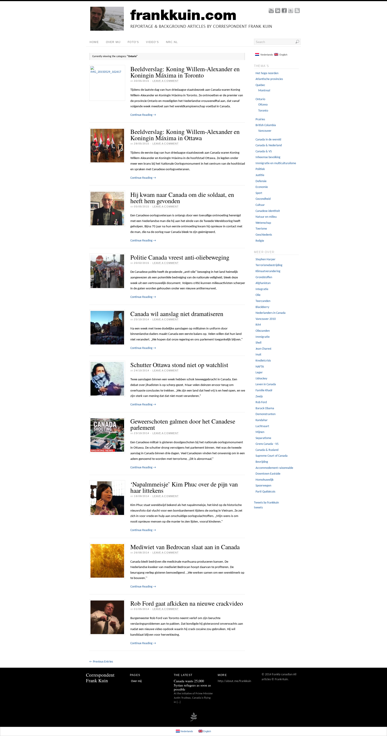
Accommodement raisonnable (274, 468)
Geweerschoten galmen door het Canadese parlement (182, 424)
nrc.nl (172, 42)
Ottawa (263, 104)
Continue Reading (143, 115)
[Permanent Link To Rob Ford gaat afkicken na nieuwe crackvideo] (107, 617)
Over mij (113, 42)
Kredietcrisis (263, 360)
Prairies (260, 119)
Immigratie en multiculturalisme (276, 163)
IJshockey (261, 378)
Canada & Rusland (267, 450)
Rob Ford (261, 402)
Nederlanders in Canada (271, 313)
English (282, 54)
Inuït (258, 354)
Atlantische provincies (269, 79)
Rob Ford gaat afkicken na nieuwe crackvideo (186, 603)
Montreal (264, 90)
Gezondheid (263, 199)
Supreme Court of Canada (272, 456)
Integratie (262, 289)
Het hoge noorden (267, 73)
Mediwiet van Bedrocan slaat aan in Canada (185, 546)
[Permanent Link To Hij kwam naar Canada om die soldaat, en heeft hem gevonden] (107, 208)
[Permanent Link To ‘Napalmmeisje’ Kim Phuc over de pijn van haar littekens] (107, 498)
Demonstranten (265, 414)
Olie (258, 295)
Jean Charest (263, 349)
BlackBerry (262, 307)
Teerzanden (263, 301)
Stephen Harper (265, 259)
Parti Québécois (265, 491)
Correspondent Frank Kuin (100, 678)
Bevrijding (262, 462)
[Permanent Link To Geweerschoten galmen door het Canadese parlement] (107, 435)
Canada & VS (264, 151)
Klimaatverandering (268, 271)
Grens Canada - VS (267, 444)
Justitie (260, 175)
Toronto (263, 110)
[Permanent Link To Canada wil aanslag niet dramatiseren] (107, 328)
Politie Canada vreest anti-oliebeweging (179, 257)
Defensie (261, 181)
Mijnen (260, 432)
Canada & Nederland (269, 145)
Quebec (260, 85)
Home (94, 42)
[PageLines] (193, 721)
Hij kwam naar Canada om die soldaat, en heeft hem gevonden (182, 197)
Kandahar (262, 420)
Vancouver (264, 131)
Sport (259, 193)
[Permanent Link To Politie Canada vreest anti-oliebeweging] (107, 271)
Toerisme (261, 228)
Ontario (260, 99)
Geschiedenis (264, 235)
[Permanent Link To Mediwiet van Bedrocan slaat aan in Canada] (107, 561)
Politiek (260, 169)
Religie (260, 241)
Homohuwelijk (264, 480)
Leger (259, 372)
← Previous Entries (101, 661)
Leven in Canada (266, 384)
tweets (258, 507)
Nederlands (266, 54)
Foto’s (133, 42)
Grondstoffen (264, 277)
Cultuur (260, 205)
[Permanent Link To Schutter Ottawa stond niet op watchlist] (107, 379)
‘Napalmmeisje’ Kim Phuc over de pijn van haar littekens (184, 487)
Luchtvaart (262, 426)
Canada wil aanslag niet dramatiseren (176, 313)
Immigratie (263, 337)
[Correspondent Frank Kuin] (196, 30)
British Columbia (266, 125)
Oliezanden (263, 331)
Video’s (152, 42)
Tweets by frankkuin (266, 502)
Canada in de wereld (268, 139)
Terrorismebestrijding (269, 265)
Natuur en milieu (266, 217)
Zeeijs (259, 396)
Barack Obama (265, 408)
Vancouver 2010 (266, 319)
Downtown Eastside (268, 474)
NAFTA (260, 366)
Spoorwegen (263, 485)
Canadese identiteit (268, 211)
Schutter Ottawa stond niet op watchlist (179, 364)
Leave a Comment (166, 81)
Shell (258, 342)
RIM (258, 325)
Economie (262, 187)
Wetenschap (263, 223)
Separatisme (263, 438)
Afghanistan (263, 283)
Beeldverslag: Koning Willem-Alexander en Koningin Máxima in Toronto (185, 72)
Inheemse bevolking (268, 157)
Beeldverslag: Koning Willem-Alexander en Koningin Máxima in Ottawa (185, 134)
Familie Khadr (264, 390)
